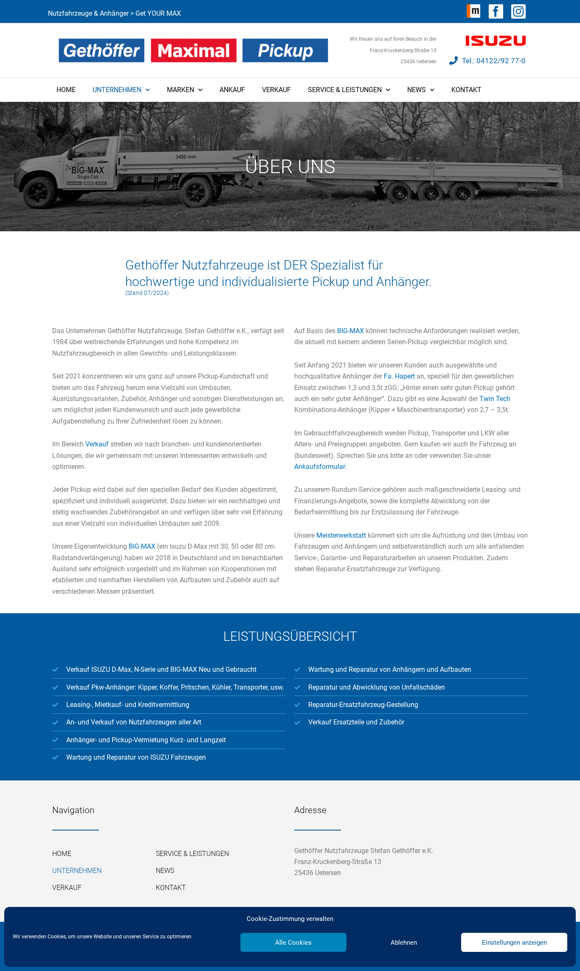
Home (66, 90)
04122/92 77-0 (501, 60)
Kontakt (466, 90)
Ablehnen (404, 942)
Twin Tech (494, 399)
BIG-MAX (142, 546)
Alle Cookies (293, 942)
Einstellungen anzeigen (514, 942)
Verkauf (276, 90)
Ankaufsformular (319, 467)
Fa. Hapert (399, 376)
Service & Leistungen (345, 90)
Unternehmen (117, 90)
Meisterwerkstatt (341, 535)
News (416, 90)
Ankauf (232, 90)
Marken (180, 90)
